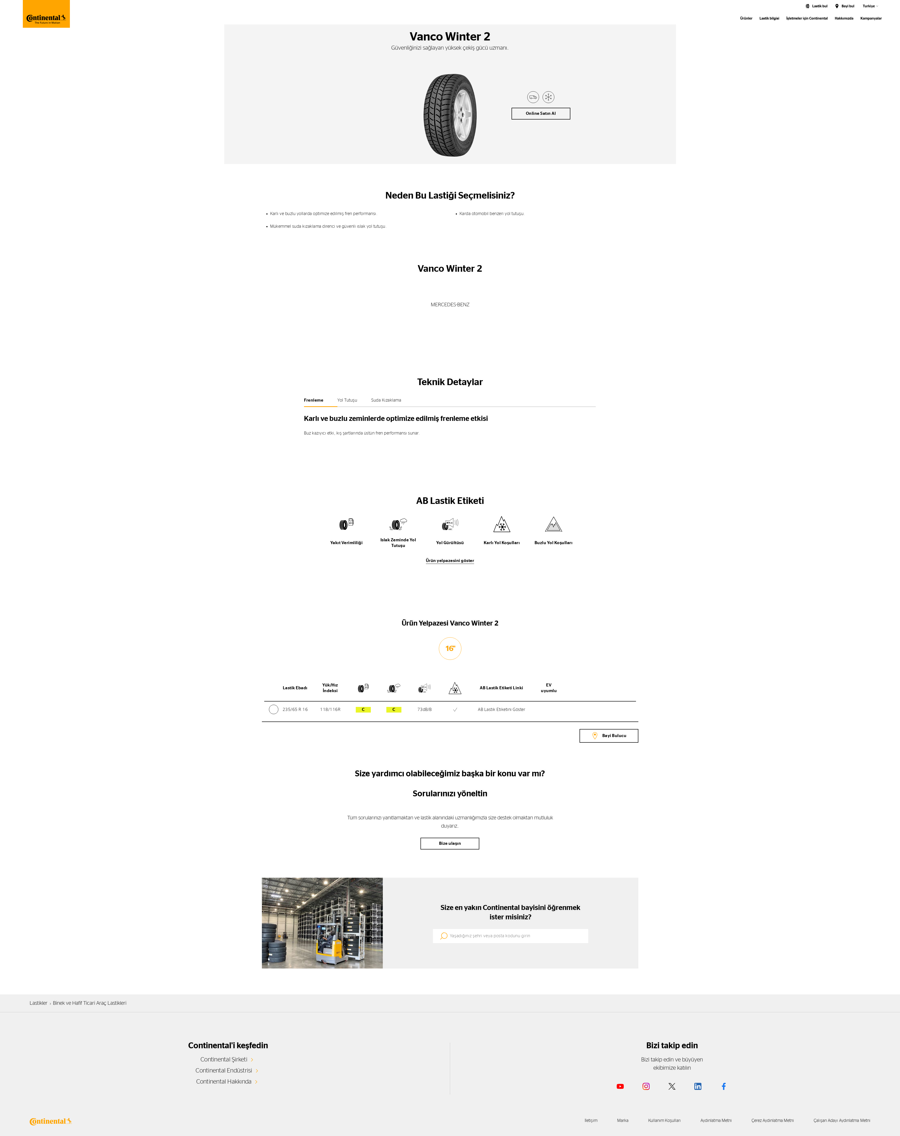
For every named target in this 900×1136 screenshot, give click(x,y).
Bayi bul (848, 6)
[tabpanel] (449, 423)
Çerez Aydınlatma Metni (773, 1121)
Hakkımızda (844, 18)
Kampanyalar (871, 18)
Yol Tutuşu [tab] (347, 400)
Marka (622, 1121)
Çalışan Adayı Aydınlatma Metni (842, 1121)
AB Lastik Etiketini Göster (501, 710)
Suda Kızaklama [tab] (386, 400)
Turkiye (869, 6)
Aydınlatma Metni (716, 1121)
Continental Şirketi (223, 1059)
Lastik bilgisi (769, 18)
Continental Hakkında (224, 1082)
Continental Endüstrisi (224, 1071)
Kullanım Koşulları (664, 1121)
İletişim (591, 1121)
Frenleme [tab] (313, 400)
